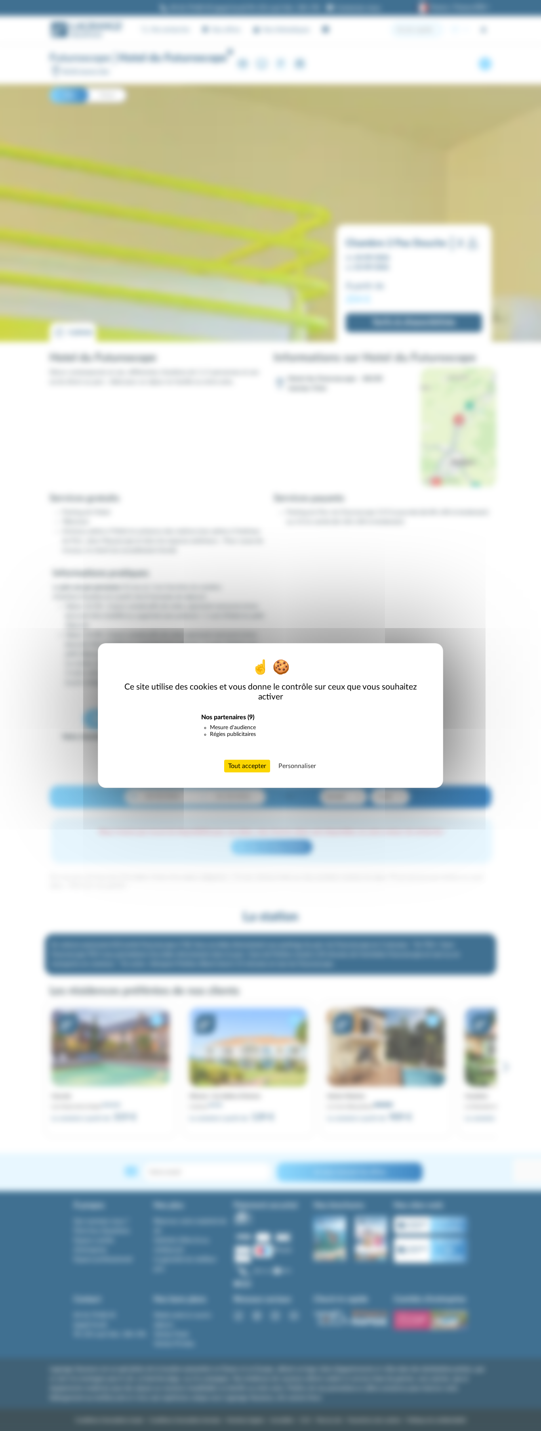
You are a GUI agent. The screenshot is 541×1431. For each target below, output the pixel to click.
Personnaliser (297, 766)
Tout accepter (247, 766)
